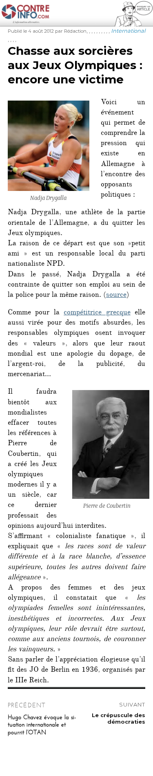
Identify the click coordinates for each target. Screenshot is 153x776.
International (128, 30)
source (116, 295)
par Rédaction (70, 31)
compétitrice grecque (97, 313)
